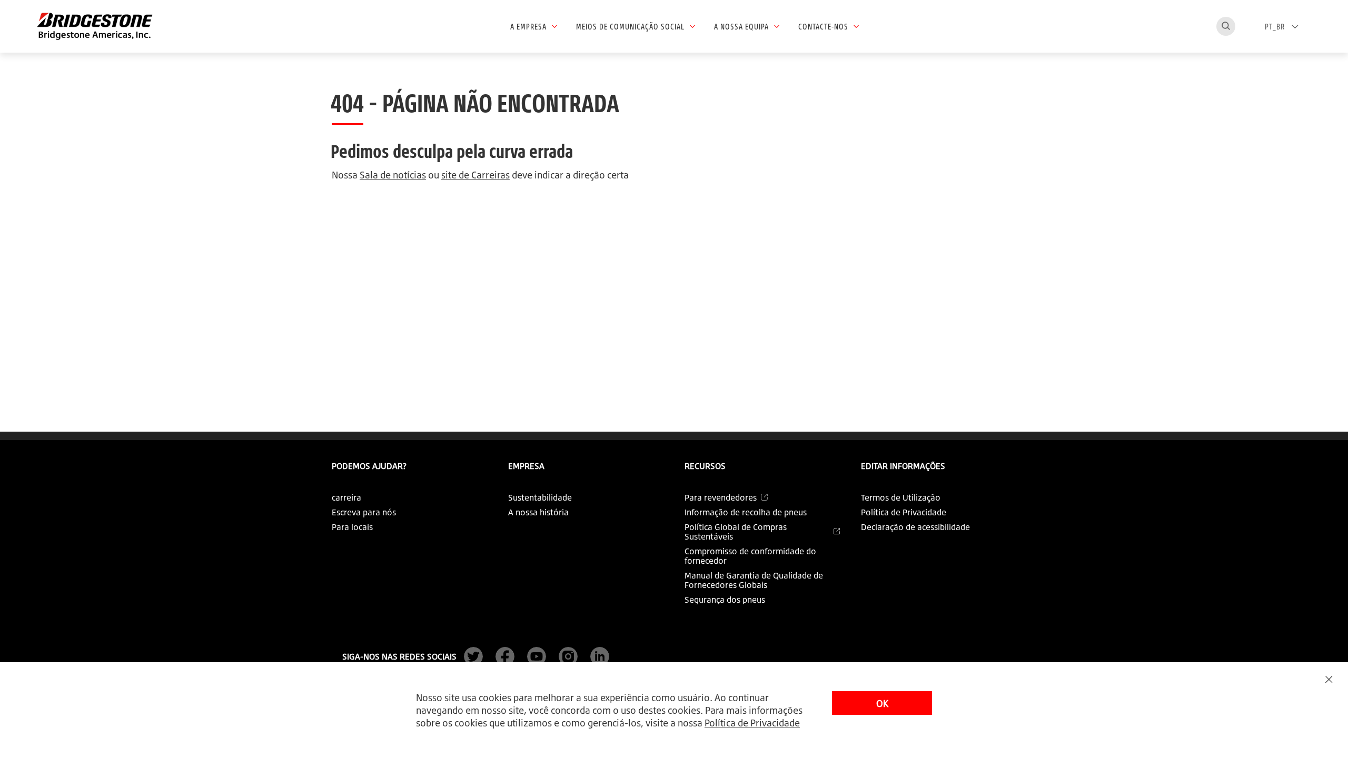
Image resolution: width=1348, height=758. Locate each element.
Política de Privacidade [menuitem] (903, 512)
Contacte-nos (823, 26)
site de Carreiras (475, 175)
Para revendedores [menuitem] (721, 497)
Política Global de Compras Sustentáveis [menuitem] (736, 531)
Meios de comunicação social (630, 26)
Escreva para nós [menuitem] (364, 512)
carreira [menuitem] (346, 497)
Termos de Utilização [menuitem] (900, 497)
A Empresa (528, 26)
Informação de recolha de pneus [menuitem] (746, 512)
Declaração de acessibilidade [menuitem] (915, 527)
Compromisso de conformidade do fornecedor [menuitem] (750, 555)
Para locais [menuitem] (352, 527)
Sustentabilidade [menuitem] (540, 497)
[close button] (1328, 679)
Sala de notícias (393, 175)
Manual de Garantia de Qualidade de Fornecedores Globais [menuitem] (754, 580)
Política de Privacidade (752, 723)
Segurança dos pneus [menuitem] (725, 599)
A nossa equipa (741, 26)
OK (882, 703)
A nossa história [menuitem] (538, 512)
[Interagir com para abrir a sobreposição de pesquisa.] (1225, 26)
